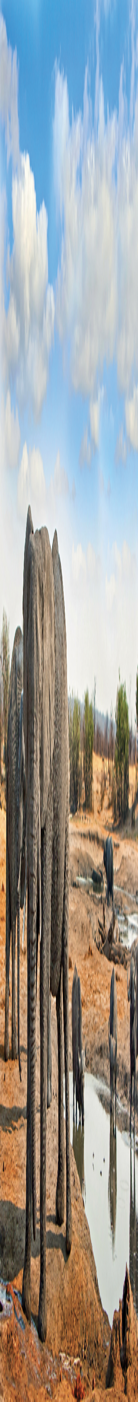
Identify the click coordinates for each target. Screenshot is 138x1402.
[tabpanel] (69, 354)
